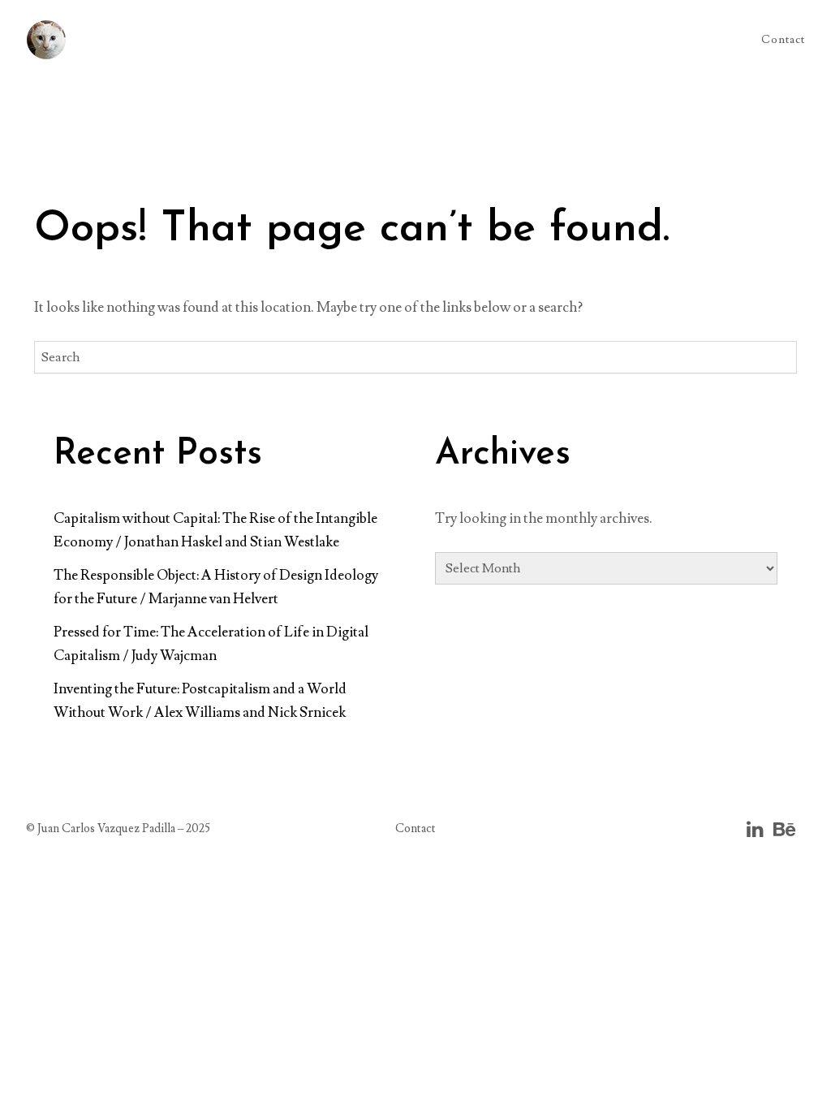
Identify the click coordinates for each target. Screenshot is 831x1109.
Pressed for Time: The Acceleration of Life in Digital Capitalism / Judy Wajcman (211, 644)
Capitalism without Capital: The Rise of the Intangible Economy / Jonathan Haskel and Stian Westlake (215, 530)
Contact (783, 39)
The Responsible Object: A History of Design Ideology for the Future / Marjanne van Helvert (216, 587)
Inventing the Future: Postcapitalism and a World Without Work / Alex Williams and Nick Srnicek (200, 701)
